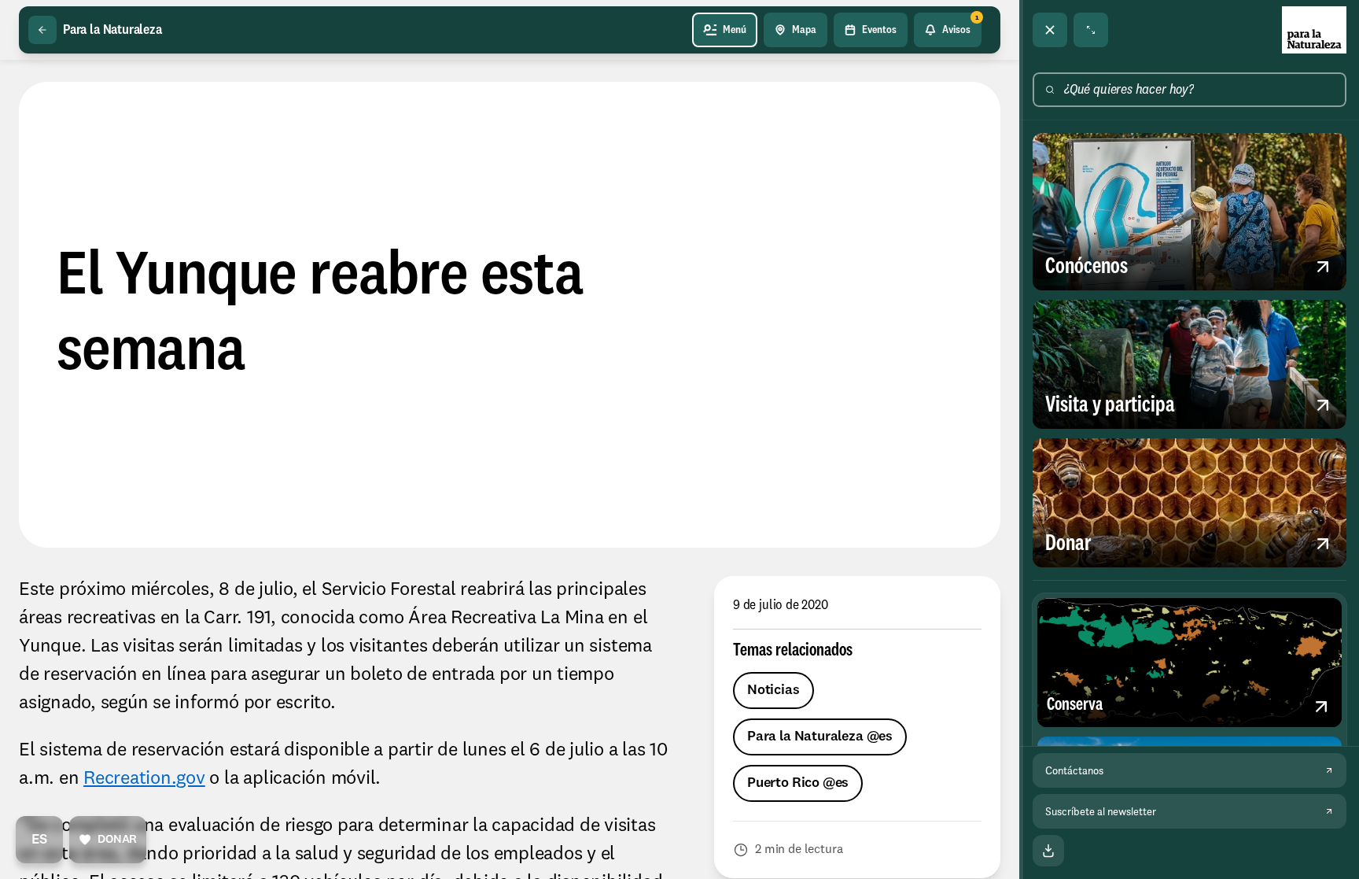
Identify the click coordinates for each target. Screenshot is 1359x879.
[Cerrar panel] (1050, 30)
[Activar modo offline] (1048, 850)
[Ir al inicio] (1314, 30)
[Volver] (42, 30)
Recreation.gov (144, 779)
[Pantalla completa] (1091, 30)
